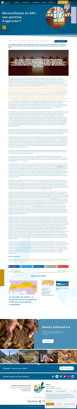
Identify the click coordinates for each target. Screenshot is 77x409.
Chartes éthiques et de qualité (53, 388)
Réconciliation (35, 40)
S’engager (51, 2)
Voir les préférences (69, 404)
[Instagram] (68, 376)
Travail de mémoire (45, 40)
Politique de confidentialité (63, 406)
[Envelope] (72, 376)
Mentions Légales (50, 386)
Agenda (44, 2)
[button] (74, 391)
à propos (16, 2)
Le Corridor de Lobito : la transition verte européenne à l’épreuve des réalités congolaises (48, 291)
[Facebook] (53, 376)
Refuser (59, 404)
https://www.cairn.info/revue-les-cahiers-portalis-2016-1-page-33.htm (38, 261)
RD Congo (28, 40)
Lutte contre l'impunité (19, 40)
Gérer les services (49, 400)
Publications (35, 2)
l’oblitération (20, 160)
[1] (52, 188)
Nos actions (25, 2)
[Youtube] (64, 376)
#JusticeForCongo (58, 246)
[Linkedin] (60, 376)
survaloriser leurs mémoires (30, 181)
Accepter (50, 404)
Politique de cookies (56, 406)
